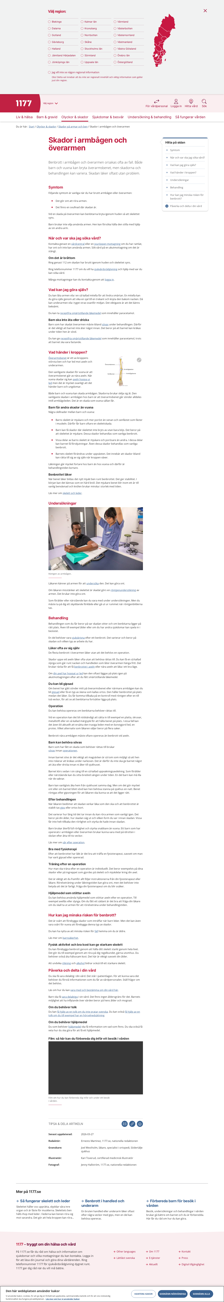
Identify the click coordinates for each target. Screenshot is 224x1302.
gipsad (55, 692)
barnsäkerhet (70, 938)
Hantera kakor (143, 1293)
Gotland (56, 35)
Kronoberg (91, 28)
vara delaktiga (70, 996)
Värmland (122, 21)
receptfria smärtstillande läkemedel (80, 313)
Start (31, 126)
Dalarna (56, 28)
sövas (105, 324)
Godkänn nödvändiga (173, 1293)
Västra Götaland (126, 48)
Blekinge (57, 21)
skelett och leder (72, 493)
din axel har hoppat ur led (68, 673)
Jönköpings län (60, 62)
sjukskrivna (78, 637)
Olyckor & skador (46, 126)
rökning (66, 963)
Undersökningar (179, 180)
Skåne (88, 41)
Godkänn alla (201, 1293)
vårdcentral (78, 244)
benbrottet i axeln (84, 666)
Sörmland (90, 55)
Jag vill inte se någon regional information (75, 72)
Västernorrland (125, 35)
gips (62, 807)
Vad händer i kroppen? (183, 172)
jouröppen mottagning (107, 244)
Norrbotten (91, 35)
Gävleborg (58, 41)
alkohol (80, 963)
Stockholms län (93, 48)
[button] (140, 1124)
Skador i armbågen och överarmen (110, 126)
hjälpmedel (74, 1026)
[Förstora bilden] (120, 372)
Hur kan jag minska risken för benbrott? (187, 196)
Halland (56, 48)
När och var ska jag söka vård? (187, 157)
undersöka (92, 583)
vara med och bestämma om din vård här (94, 990)
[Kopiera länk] (132, 1124)
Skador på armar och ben (73, 126)
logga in (109, 279)
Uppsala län (91, 62)
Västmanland (124, 41)
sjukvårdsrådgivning (105, 269)
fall (96, 931)
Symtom (175, 150)
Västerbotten (124, 28)
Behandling (176, 187)
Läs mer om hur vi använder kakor (63, 1298)
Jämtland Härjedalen (64, 55)
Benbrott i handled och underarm (102, 1203)
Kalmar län (91, 21)
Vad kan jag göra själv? (183, 165)
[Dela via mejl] (125, 1124)
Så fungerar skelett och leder (45, 1201)
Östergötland (125, 62)
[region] (112, 1294)
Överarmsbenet (57, 358)
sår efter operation (73, 842)
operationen (70, 750)
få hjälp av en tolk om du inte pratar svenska (82, 1011)
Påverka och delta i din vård (186, 206)
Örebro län (123, 55)
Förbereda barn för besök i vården (171, 1203)
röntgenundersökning (123, 590)
